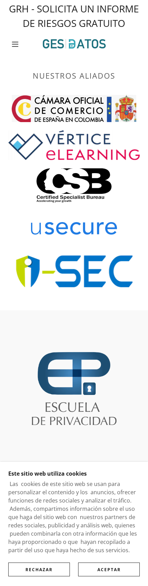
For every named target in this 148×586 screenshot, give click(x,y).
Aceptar (109, 570)
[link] (74, 44)
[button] (15, 44)
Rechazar (39, 570)
